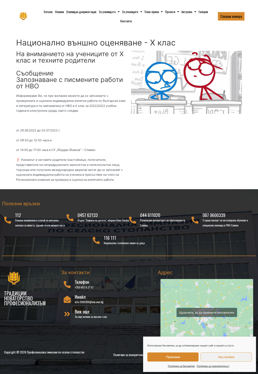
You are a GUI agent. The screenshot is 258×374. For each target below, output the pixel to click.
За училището (107, 11)
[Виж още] (67, 313)
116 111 (110, 238)
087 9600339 (214, 215)
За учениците (130, 11)
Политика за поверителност (213, 366)
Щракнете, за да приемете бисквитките (206, 312)
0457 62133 (88, 215)
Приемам (173, 357)
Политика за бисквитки (181, 366)
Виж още (82, 311)
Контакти (126, 21)
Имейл (80, 296)
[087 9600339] (195, 219)
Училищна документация (81, 11)
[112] (7, 219)
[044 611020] (132, 219)
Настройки (226, 357)
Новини (59, 11)
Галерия (203, 11)
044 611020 (150, 215)
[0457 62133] (70, 217)
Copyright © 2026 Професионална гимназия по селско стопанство (44, 352)
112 (18, 215)
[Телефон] (67, 284)
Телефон (82, 282)
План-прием (152, 11)
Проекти (170, 11)
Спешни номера (231, 16)
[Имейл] (67, 299)
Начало (48, 11)
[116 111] (96, 240)
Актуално (186, 11)
